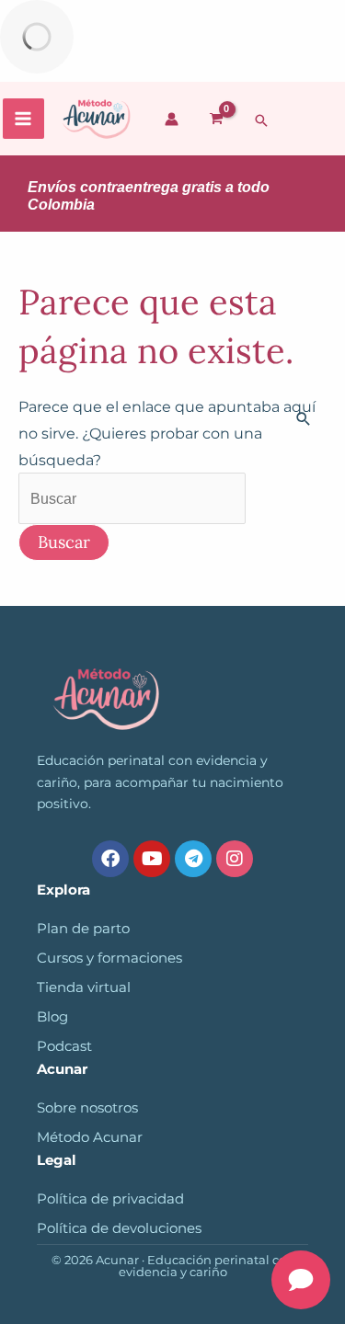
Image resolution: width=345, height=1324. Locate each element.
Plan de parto (83, 928)
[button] (261, 120)
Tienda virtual (84, 987)
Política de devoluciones (119, 1228)
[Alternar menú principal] (23, 119)
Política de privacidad (110, 1199)
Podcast (64, 1046)
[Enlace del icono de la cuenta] (171, 119)
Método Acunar (90, 1137)
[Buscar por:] (132, 498)
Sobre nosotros (87, 1108)
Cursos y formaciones (109, 958)
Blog (52, 1017)
